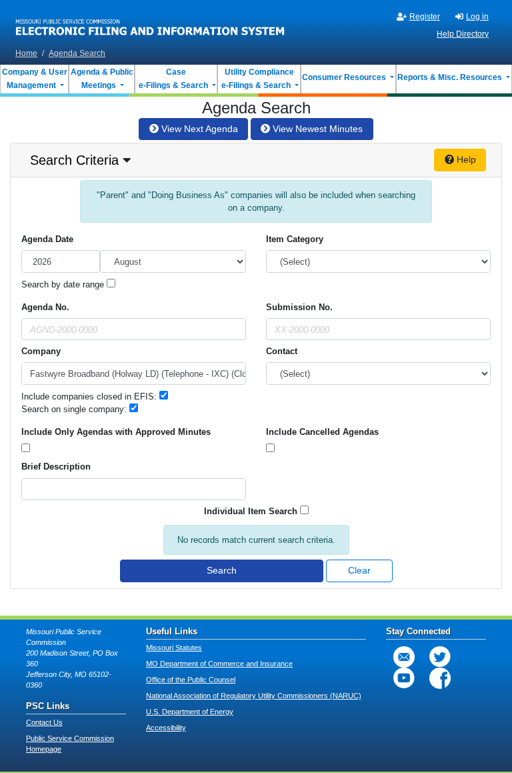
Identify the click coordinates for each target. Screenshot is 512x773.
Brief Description (56, 467)
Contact (281, 351)
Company (41, 351)
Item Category (294, 239)
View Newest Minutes (316, 128)
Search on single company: (75, 409)
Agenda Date (47, 239)
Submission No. (299, 307)
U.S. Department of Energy (189, 712)
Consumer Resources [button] (345, 77)
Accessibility (166, 728)
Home (26, 53)
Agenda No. (45, 307)
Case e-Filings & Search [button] (173, 78)
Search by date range (64, 284)
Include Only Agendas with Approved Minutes (116, 432)
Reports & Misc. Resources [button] (450, 77)
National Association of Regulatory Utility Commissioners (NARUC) (253, 696)
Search (222, 570)
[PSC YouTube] (404, 678)
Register (424, 16)
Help (465, 159)
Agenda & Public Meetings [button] (102, 78)
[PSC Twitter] (440, 657)
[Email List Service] (404, 657)
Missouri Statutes (174, 648)
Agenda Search (77, 53)
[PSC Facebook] (440, 678)
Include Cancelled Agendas (322, 432)
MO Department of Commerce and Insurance (219, 664)
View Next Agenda (198, 128)
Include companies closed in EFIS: (90, 397)
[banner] (150, 22)
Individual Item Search (250, 511)
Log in (477, 16)
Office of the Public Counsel (190, 680)
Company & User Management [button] (34, 78)
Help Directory (463, 34)
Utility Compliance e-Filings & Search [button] (256, 78)
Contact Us (44, 722)
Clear (359, 570)
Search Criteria (74, 160)
